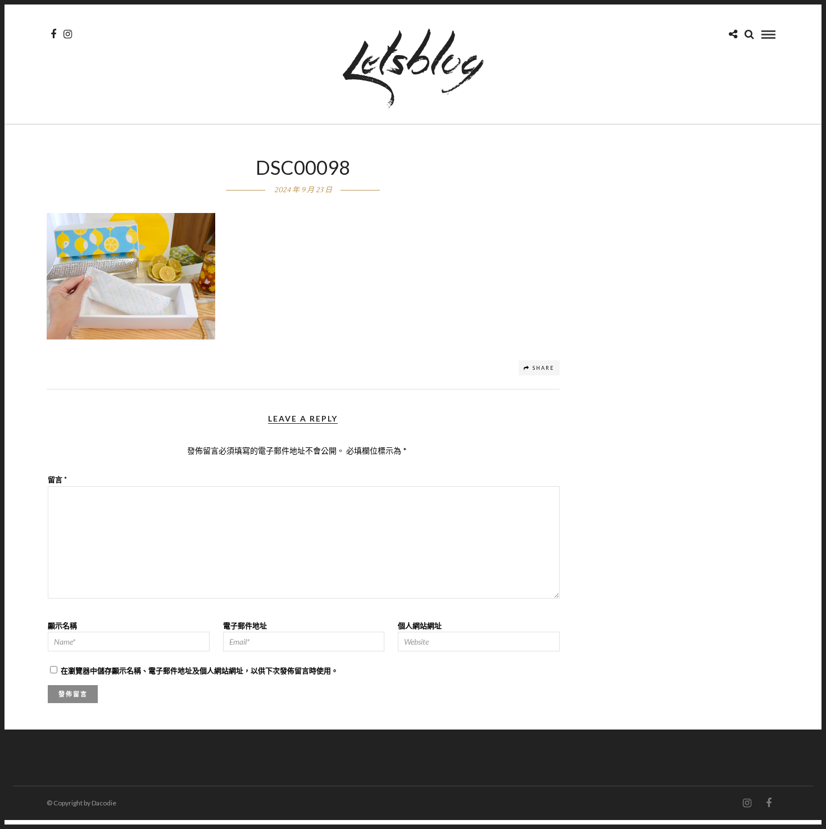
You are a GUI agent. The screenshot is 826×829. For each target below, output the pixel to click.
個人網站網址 (420, 625)
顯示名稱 (62, 625)
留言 (57, 479)
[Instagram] (67, 34)
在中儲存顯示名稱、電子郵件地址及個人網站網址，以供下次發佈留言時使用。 (199, 670)
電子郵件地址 (245, 625)
